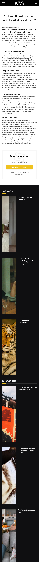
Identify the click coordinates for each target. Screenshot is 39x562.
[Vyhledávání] (36, 3)
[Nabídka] (3, 3)
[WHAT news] (20, 3)
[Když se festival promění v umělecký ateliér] (9, 414)
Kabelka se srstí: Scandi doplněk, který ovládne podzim (27, 451)
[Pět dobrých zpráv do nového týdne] (9, 347)
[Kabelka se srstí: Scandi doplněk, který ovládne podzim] (9, 475)
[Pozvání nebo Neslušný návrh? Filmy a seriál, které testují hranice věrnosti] (9, 286)
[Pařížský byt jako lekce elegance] (9, 224)
